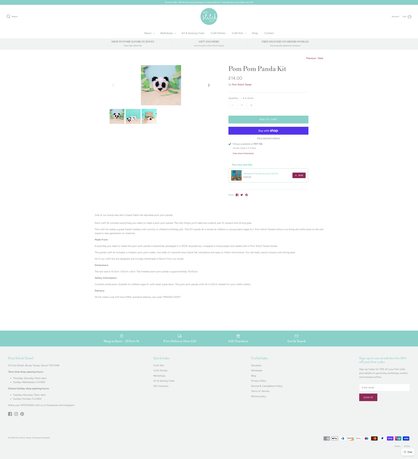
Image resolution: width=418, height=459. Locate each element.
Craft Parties (218, 33)
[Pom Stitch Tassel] (209, 16)
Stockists (256, 365)
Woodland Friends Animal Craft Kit (261, 173)
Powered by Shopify (41, 438)
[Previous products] (297, 164)
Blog (253, 375)
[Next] (208, 85)
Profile (407, 446)
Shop (255, 33)
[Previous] (113, 85)
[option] (161, 85)
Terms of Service (260, 391)
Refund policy (258, 396)
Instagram (68, 405)
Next (320, 58)
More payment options (268, 138)
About (147, 33)
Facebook (52, 405)
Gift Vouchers (160, 386)
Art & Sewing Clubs (193, 33)
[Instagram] (16, 414)
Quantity (240, 98)
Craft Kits (237, 33)
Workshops (166, 33)
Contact (269, 33)
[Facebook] (10, 414)
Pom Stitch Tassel (241, 84)
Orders (397, 446)
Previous (311, 58)
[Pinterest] (22, 414)
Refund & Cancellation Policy (267, 386)
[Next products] (304, 164)
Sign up (368, 397)
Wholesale (256, 370)
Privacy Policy (258, 380)
